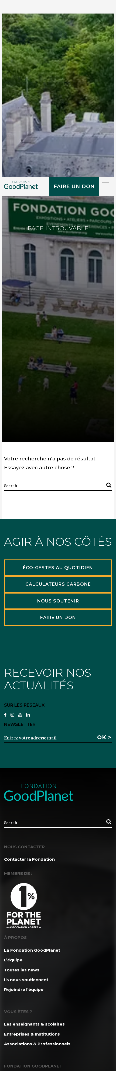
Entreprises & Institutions (32, 1034)
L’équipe (13, 959)
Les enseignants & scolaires (34, 1024)
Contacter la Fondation (29, 859)
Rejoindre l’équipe (23, 989)
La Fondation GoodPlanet (32, 950)
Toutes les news (21, 969)
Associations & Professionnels (37, 1043)
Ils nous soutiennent (26, 979)
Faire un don (74, 186)
